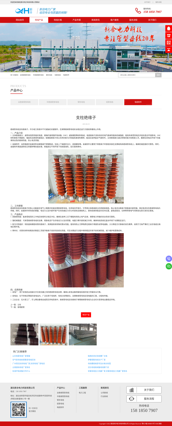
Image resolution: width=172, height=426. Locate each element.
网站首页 (20, 20)
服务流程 (159, 2)
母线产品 (39, 20)
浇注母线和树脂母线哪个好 (98, 367)
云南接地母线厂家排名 (21, 367)
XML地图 (158, 424)
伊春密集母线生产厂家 (97, 360)
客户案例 (114, 20)
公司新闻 (104, 393)
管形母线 (49, 75)
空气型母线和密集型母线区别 (23, 360)
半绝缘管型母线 (38, 75)
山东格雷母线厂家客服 (21, 356)
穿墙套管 (21, 307)
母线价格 (58, 20)
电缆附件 (66, 75)
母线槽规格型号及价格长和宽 (99, 363)
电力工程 (82, 393)
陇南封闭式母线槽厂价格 (97, 356)
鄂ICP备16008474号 (148, 424)
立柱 (19, 305)
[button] (83, 69)
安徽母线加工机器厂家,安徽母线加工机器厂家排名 (107, 371)
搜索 (158, 75)
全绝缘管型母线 (25, 75)
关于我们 (147, 2)
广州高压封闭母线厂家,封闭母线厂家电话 (28, 363)
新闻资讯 (96, 20)
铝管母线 (58, 75)
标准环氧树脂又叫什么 (21, 371)
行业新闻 (104, 396)
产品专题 (77, 20)
